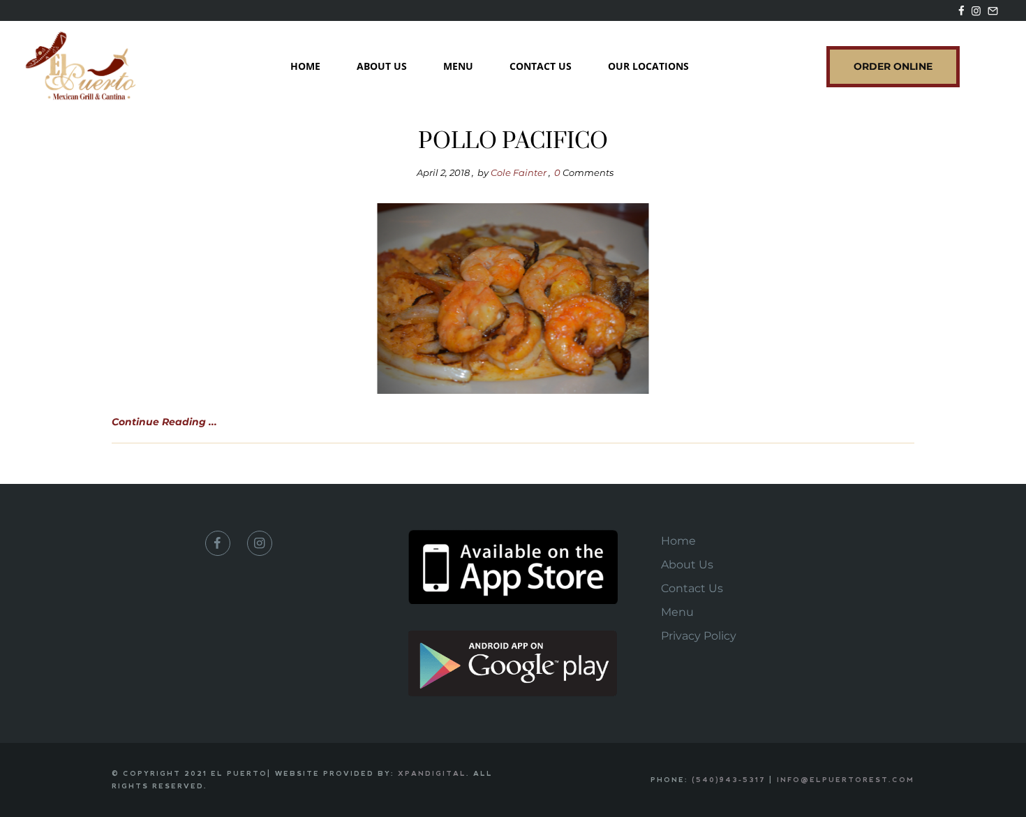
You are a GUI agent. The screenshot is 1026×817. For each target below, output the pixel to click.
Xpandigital (432, 773)
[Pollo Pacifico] (513, 298)
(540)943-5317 (729, 779)
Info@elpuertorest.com (845, 779)
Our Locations (648, 66)
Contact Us (541, 66)
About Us (382, 66)
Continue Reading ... (164, 421)
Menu (458, 66)
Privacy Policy (698, 635)
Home (305, 66)
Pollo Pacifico (513, 141)
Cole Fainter (519, 172)
